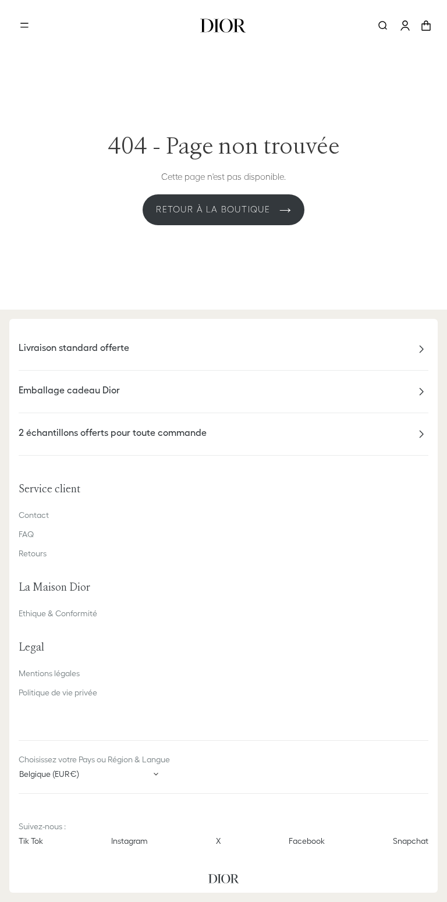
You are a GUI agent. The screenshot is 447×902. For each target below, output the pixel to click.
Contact (34, 515)
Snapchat (410, 841)
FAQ (26, 534)
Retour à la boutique (214, 209)
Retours (33, 553)
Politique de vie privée (58, 692)
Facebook (307, 841)
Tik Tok (31, 841)
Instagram (129, 841)
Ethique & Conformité (58, 613)
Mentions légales (49, 673)
